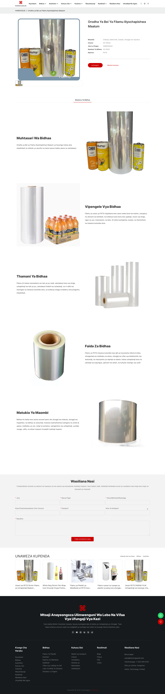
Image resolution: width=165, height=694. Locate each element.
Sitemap (94, 690)
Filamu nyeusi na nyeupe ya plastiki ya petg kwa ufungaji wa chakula (109, 586)
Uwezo (74, 657)
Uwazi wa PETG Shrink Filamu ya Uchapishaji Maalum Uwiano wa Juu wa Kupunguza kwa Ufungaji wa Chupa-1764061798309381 (27, 586)
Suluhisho (146, 556)
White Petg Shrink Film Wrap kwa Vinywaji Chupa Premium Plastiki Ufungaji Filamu (54, 586)
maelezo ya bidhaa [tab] (82, 100)
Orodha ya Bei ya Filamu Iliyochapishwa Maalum (46, 11)
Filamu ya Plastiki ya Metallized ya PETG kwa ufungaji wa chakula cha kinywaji (79, 586)
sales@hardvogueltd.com (134, 658)
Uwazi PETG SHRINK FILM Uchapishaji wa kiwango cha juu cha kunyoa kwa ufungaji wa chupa (136, 586)
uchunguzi (95, 65)
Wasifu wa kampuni (78, 654)
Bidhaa (139, 556)
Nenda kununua (112, 65)
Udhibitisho (75, 669)
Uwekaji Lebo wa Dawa (127, 556)
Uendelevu (75, 660)
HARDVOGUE (20, 11)
